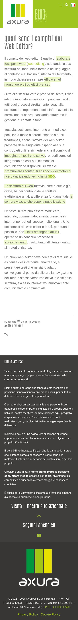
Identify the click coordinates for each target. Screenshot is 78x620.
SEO (51, 176)
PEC (47, 607)
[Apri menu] (61, 5)
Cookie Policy (50, 614)
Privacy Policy (28, 614)
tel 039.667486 (61, 607)
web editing (36, 64)
